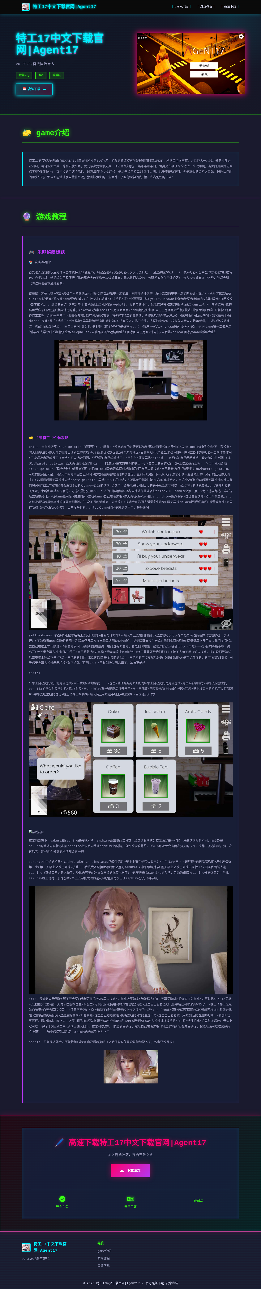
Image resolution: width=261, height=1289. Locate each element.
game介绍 (181, 6)
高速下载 (230, 6)
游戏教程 (206, 6)
